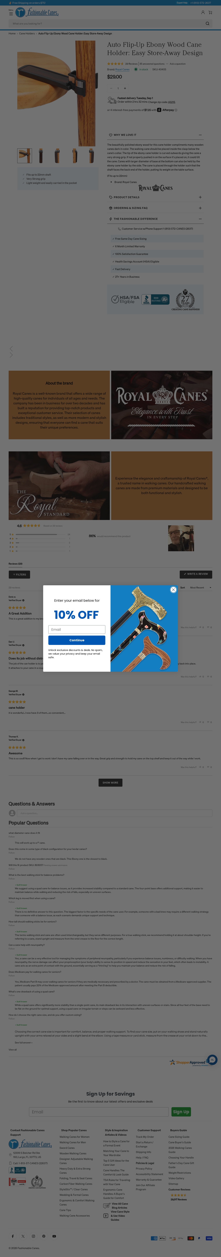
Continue (76, 640)
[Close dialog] (173, 590)
